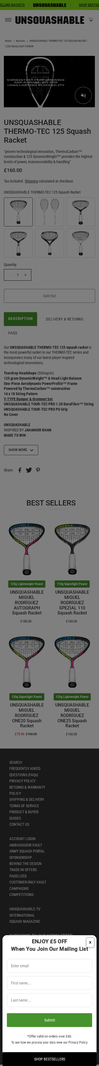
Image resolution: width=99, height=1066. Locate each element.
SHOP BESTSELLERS (49, 1059)
